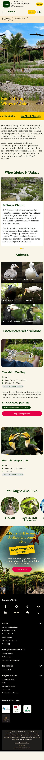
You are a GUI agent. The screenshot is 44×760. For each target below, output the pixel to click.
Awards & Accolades (9, 641)
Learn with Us (6, 670)
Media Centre (7, 637)
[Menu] (4, 12)
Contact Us (6, 690)
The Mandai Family (8, 630)
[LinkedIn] (5, 612)
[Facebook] (5, 606)
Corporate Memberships (10, 660)
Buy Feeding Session (22, 414)
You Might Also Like (31, 116)
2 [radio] (23, 248)
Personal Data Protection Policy (22, 748)
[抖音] (38, 612)
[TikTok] (27, 606)
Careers (5, 644)
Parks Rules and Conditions (22, 743)
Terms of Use (30, 734)
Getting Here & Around (10, 693)
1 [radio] (21, 248)
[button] (4, 12)
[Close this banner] (1, 4)
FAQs (4, 683)
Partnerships (6, 657)
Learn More (22, 569)
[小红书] (16, 612)
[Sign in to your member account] (39, 12)
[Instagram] (16, 606)
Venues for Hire (7, 654)
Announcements (8, 679)
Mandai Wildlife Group (10, 627)
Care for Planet (7, 634)
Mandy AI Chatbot (8, 686)
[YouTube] (38, 606)
